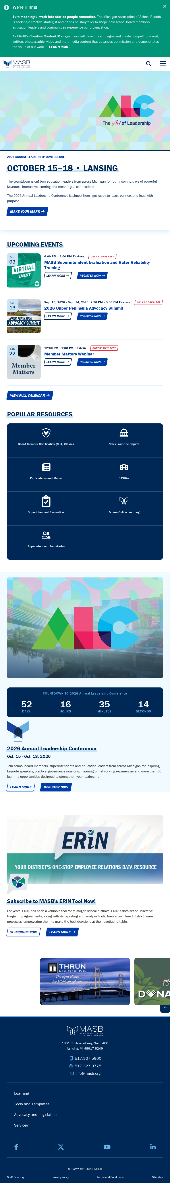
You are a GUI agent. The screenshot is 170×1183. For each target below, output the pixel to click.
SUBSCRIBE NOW (23, 932)
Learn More (56, 276)
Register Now (90, 276)
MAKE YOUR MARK (25, 211)
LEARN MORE (60, 932)
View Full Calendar (28, 395)
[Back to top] (165, 1008)
